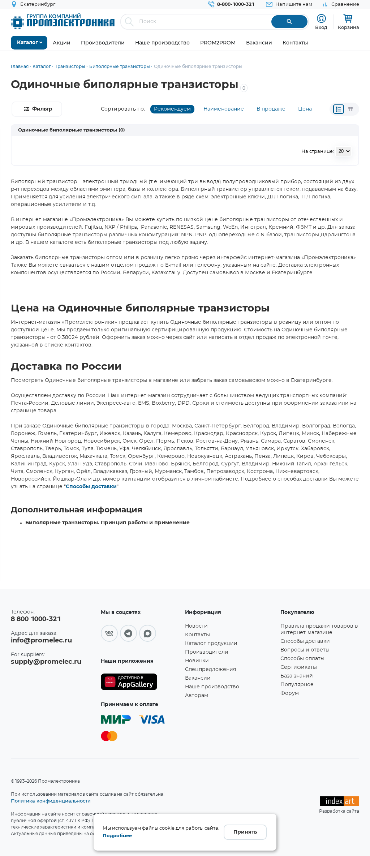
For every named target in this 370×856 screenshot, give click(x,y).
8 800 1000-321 (36, 619)
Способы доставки (91, 486)
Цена (305, 109)
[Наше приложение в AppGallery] (140, 682)
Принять (245, 832)
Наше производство (212, 686)
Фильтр (42, 109)
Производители (206, 652)
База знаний (296, 676)
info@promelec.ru (41, 640)
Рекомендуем (172, 109)
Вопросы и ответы (305, 650)
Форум (289, 693)
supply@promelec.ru (46, 662)
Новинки (197, 660)
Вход (321, 27)
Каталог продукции (211, 643)
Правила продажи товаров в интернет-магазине (319, 629)
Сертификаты (298, 667)
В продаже (271, 109)
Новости (196, 626)
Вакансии (198, 678)
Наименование (223, 109)
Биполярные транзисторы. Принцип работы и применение (107, 522)
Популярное (297, 684)
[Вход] (321, 18)
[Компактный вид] (338, 109)
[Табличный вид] (350, 109)
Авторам (196, 695)
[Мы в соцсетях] (109, 633)
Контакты (197, 634)
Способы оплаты (302, 658)
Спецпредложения (210, 669)
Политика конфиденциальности (51, 801)
